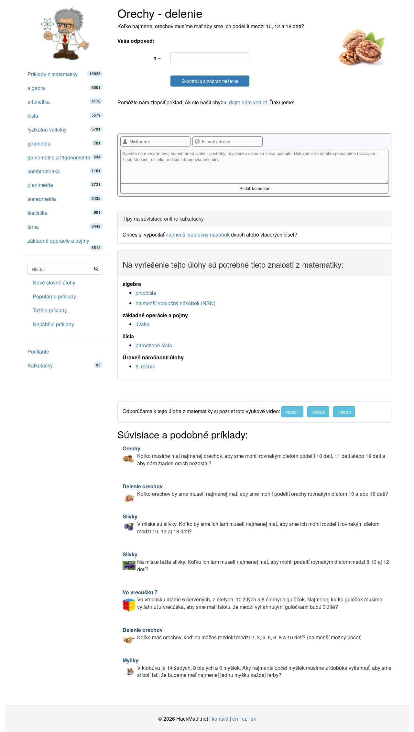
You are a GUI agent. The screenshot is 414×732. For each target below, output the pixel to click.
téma (64, 226)
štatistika (64, 212)
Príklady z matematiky (64, 74)
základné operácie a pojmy (64, 242)
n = (157, 58)
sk (253, 718)
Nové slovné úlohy (54, 282)
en (235, 718)
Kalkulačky (64, 365)
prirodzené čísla (154, 345)
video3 (344, 412)
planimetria (64, 185)
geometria (64, 143)
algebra (64, 88)
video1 (292, 412)
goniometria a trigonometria (64, 157)
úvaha (143, 324)
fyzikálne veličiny (64, 129)
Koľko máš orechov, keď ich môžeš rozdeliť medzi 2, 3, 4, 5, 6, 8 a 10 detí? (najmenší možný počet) (242, 633)
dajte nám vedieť (248, 102)
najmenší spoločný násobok (198, 234)
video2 (318, 412)
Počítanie (38, 351)
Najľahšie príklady (53, 324)
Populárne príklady (54, 296)
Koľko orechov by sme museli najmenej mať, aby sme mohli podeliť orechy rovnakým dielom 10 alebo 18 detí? (255, 489)
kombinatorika (64, 171)
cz (244, 718)
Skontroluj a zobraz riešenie (209, 81)
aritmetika (64, 101)
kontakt (220, 718)
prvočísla (146, 292)
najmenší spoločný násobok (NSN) (175, 303)
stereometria (64, 199)
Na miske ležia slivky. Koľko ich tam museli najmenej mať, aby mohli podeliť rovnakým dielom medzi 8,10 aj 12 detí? (256, 562)
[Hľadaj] (96, 269)
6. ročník (145, 366)
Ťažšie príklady (50, 310)
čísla (64, 115)
